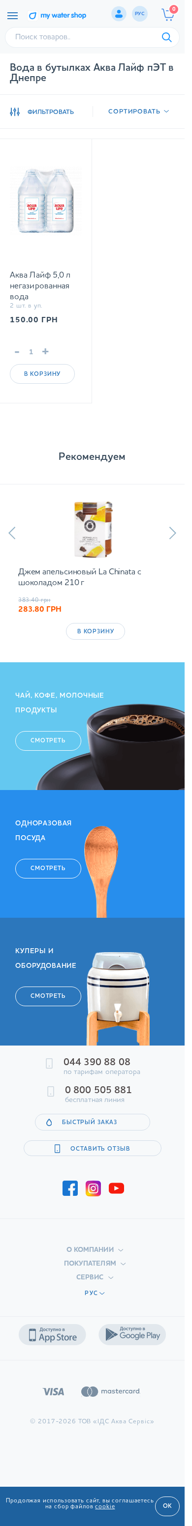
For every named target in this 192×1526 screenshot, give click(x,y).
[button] (12, 533)
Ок (167, 1506)
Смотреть (48, 741)
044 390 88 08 (97, 1063)
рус (140, 13)
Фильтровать (51, 112)
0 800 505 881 (98, 1091)
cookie (105, 1507)
